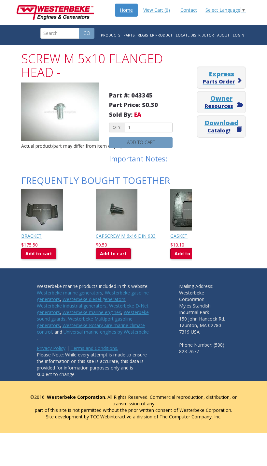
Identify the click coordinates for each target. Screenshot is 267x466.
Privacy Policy (51, 348)
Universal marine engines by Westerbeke (106, 332)
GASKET (179, 236)
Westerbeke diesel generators (94, 299)
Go (86, 33)
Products (110, 35)
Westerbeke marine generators (69, 293)
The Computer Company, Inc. (190, 416)
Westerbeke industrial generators (71, 306)
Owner (219, 102)
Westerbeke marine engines (92, 312)
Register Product (155, 35)
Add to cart (141, 142)
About (223, 35)
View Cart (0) (156, 10)
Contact (188, 10)
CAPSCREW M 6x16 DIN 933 (126, 236)
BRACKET (31, 236)
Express (219, 77)
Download (221, 126)
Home (126, 10)
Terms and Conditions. (94, 348)
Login (238, 35)
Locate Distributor (195, 35)
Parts (128, 35)
